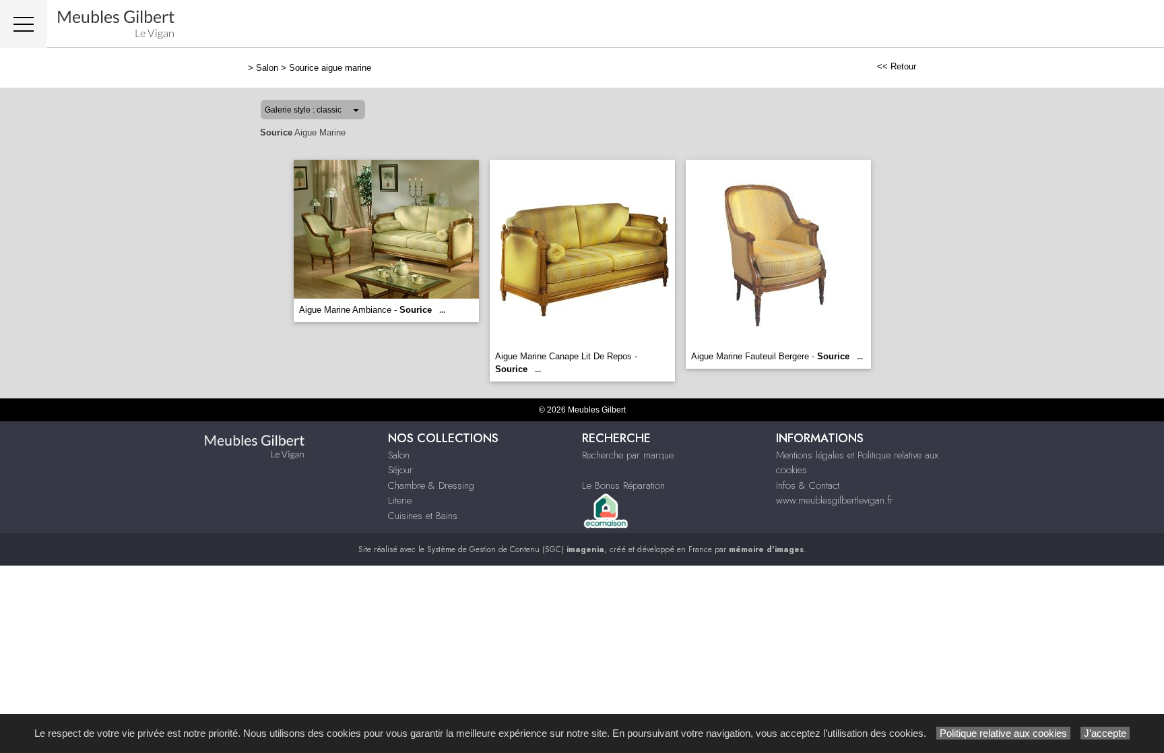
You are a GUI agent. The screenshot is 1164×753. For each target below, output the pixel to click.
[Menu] (23, 24)
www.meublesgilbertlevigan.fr (834, 500)
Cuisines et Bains (422, 515)
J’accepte (1105, 733)
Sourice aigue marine (330, 68)
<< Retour (896, 66)
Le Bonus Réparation (623, 485)
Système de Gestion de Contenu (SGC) (515, 549)
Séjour (400, 469)
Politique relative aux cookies (1003, 733)
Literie (400, 500)
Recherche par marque (628, 455)
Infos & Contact (807, 485)
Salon (267, 68)
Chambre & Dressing (431, 485)
